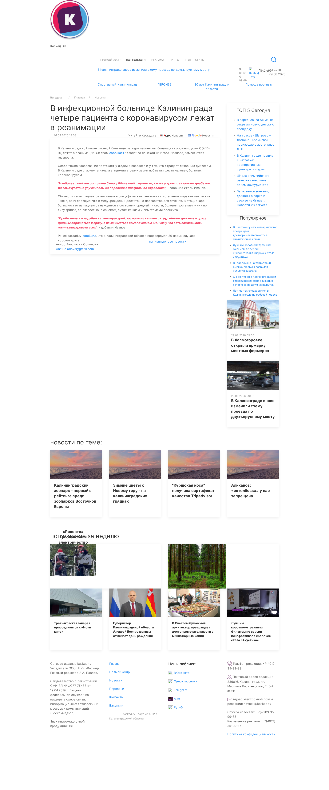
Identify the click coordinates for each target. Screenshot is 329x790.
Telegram (180, 690)
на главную (157, 241)
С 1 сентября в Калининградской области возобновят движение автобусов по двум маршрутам (254, 280)
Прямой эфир (110, 59)
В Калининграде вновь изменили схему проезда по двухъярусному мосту (153, 69)
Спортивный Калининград (117, 84)
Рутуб (178, 707)
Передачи (116, 689)
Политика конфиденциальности (251, 734)
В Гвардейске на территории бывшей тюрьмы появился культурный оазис (252, 266)
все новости (177, 241)
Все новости (136, 59)
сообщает (116, 153)
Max (176, 699)
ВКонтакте (181, 673)
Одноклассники (185, 681)
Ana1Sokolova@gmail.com (75, 249)
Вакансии (116, 705)
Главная (115, 663)
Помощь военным (258, 84)
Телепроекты (194, 59)
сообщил (89, 236)
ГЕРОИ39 (165, 84)
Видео (174, 59)
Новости (115, 680)
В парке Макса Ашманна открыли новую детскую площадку (255, 124)
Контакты (116, 697)
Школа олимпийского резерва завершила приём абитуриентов (253, 180)
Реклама (157, 59)
